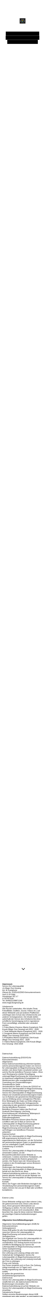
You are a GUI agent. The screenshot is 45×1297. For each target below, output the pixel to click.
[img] (22, 21)
